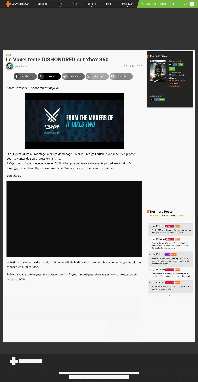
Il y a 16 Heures (170, 285)
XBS (154, 4)
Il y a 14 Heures (171, 229)
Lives (181, 215)
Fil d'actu (154, 215)
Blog (8, 55)
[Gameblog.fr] (16, 4)
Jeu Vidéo (42, 4)
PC (142, 4)
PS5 (148, 4)
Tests (108, 4)
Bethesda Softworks (177, 80)
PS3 (175, 64)
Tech (60, 4)
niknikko (23, 66)
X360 (181, 64)
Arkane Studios (175, 86)
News (173, 215)
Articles (165, 215)
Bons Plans (127, 4)
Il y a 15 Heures (170, 258)
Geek (75, 4)
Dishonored (175, 61)
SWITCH (163, 4)
